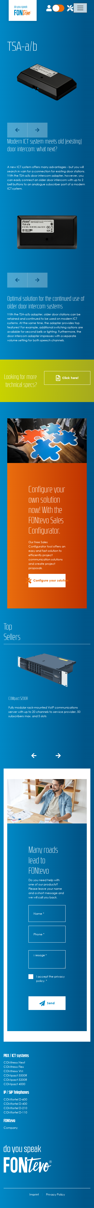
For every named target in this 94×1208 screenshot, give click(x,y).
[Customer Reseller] (60, 8)
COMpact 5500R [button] (15, 1075)
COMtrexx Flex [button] (14, 1066)
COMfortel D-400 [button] (15, 1103)
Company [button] (11, 1127)
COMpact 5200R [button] (15, 1079)
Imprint (34, 1194)
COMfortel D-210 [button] (15, 1108)
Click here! (70, 378)
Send (51, 1003)
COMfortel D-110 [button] (15, 1112)
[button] (17, 130)
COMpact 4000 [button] (14, 1084)
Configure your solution (49, 580)
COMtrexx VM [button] (13, 1071)
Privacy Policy (55, 1194)
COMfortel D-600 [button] (15, 1099)
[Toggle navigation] (80, 8)
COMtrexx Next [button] (14, 1062)
